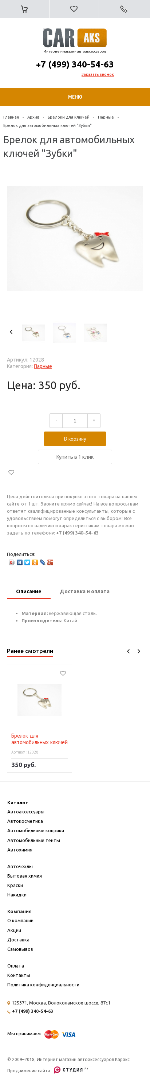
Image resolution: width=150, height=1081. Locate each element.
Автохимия (19, 849)
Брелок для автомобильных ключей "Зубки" (39, 739)
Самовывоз (20, 949)
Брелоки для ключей (69, 117)
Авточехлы (20, 866)
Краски (15, 885)
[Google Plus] (50, 562)
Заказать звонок (98, 74)
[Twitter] (27, 562)
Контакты (18, 975)
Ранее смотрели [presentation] (30, 651)
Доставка (18, 939)
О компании (20, 920)
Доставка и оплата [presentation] (85, 591)
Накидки (17, 894)
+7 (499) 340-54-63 (75, 64)
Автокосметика (25, 821)
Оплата (15, 965)
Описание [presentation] (29, 591)
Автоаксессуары (25, 811)
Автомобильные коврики (35, 830)
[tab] (29, 592)
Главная (11, 117)
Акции (14, 930)
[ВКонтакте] (20, 562)
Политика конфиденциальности (43, 984)
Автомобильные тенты (33, 840)
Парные (106, 117)
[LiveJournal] (43, 562)
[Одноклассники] (35, 562)
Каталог (17, 802)
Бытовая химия (24, 875)
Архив (33, 117)
